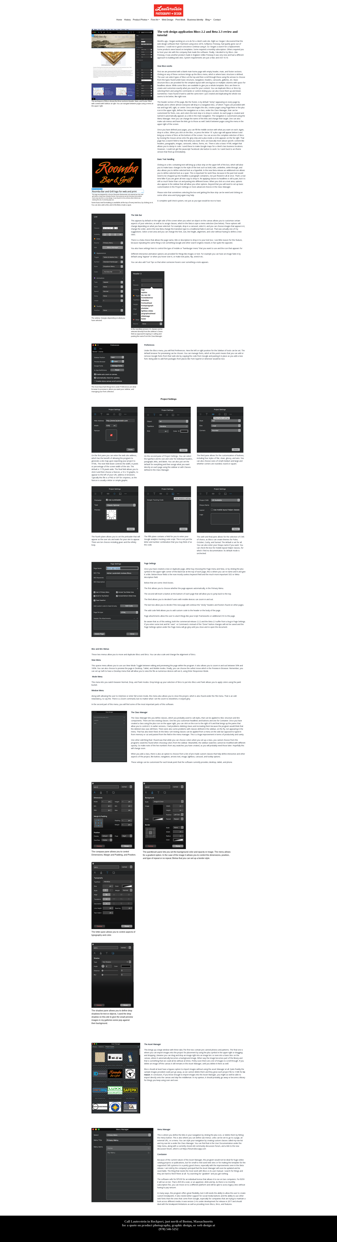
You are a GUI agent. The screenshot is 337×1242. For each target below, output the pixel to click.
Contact (217, 20)
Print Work (180, 20)
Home (119, 20)
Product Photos (140, 20)
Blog (207, 20)
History (127, 20)
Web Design (167, 20)
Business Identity (195, 20)
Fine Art (154, 20)
